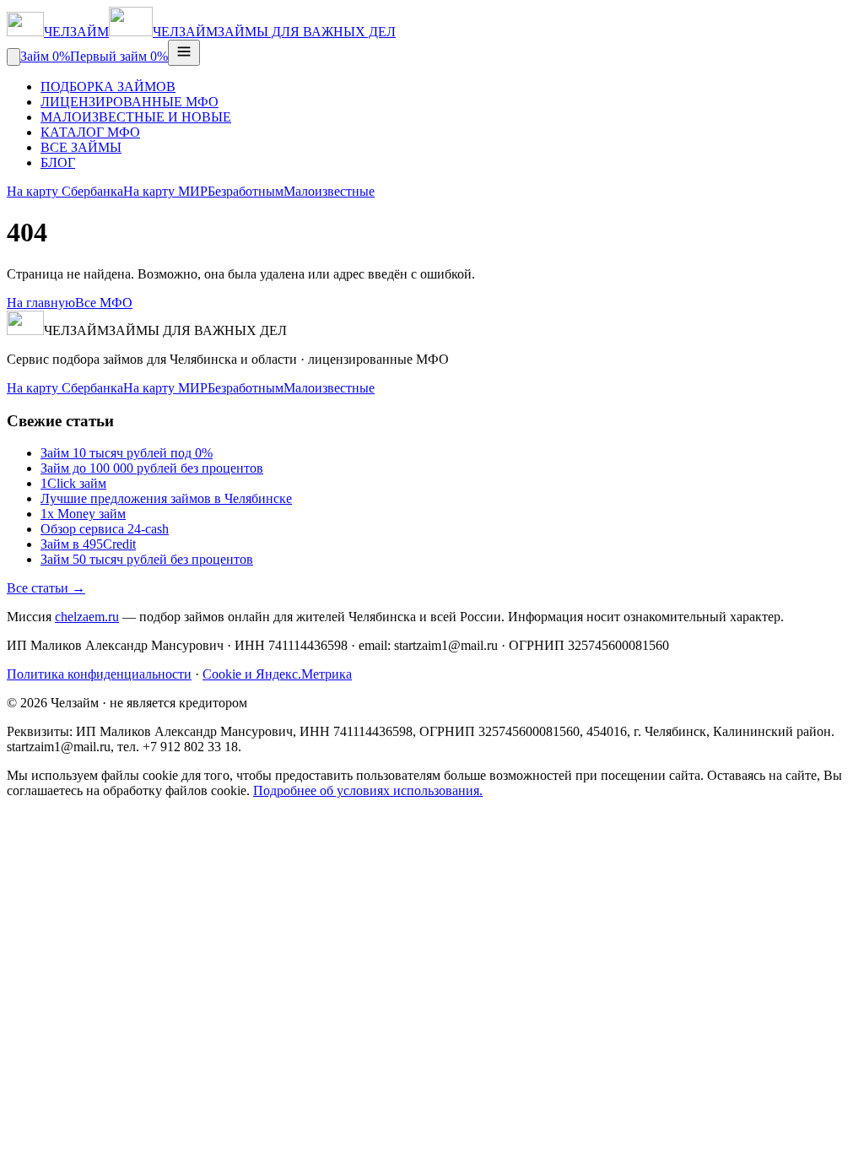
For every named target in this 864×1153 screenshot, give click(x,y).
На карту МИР (165, 191)
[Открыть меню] (184, 53)
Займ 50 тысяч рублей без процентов (146, 559)
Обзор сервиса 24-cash (104, 529)
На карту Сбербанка (65, 191)
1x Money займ (83, 513)
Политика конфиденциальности (99, 674)
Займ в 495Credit (88, 544)
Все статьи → (46, 588)
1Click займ (73, 483)
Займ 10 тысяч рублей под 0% (126, 453)
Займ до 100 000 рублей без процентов (151, 468)
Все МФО (103, 302)
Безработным (246, 191)
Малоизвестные (329, 191)
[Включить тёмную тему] (13, 57)
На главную (41, 302)
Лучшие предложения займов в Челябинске (166, 498)
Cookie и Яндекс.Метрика (277, 674)
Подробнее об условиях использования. (368, 790)
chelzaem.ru (87, 616)
